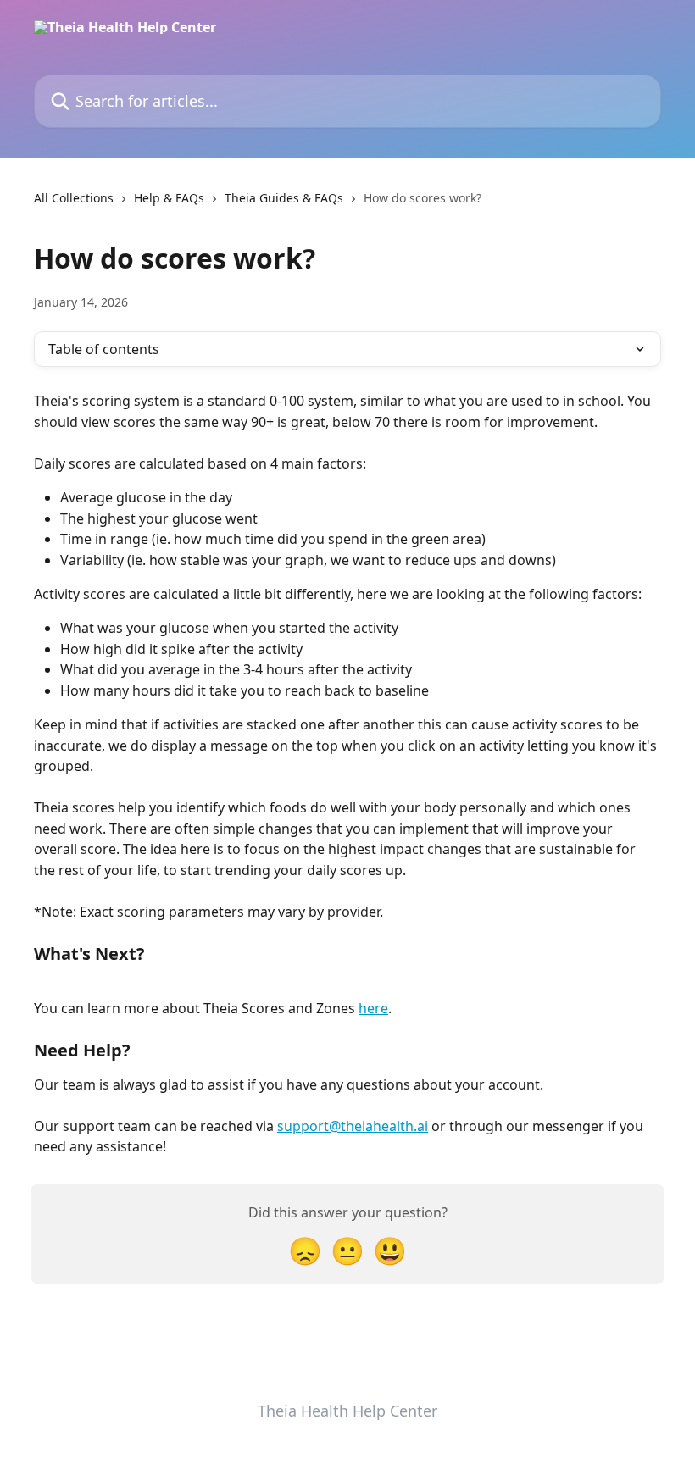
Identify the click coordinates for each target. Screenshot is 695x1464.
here (373, 1008)
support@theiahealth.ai (352, 1126)
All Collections (74, 198)
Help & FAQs (169, 198)
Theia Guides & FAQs (284, 198)
